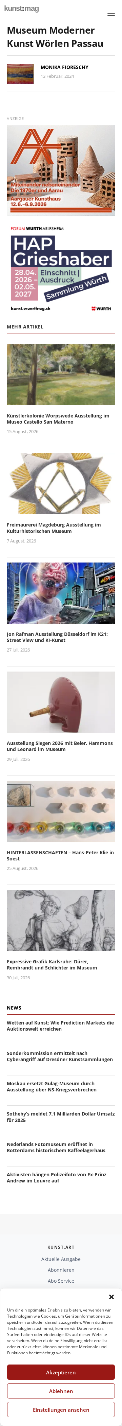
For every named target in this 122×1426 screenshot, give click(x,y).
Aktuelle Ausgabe (61, 1259)
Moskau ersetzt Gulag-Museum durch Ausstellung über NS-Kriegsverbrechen (52, 1086)
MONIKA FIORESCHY (64, 67)
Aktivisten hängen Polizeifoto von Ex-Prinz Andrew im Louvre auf (56, 1177)
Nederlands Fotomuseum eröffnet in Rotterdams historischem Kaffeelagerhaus (56, 1147)
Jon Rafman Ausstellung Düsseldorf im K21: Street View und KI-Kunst (57, 637)
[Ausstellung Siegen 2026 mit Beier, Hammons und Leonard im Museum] (61, 728)
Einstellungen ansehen (61, 1409)
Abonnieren (61, 1270)
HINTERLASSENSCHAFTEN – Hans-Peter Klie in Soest (60, 855)
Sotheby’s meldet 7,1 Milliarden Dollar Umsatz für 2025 (61, 1116)
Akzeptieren (61, 1372)
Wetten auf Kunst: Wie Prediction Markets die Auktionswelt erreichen (60, 1025)
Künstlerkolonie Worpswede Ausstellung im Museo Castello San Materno (58, 418)
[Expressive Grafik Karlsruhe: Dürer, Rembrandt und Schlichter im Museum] (61, 947)
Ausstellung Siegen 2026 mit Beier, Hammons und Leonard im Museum (60, 746)
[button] (111, 1297)
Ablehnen (61, 1391)
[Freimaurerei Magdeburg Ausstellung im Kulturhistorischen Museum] (61, 510)
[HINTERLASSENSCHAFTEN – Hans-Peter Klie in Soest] (61, 838)
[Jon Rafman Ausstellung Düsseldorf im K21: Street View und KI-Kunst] (61, 619)
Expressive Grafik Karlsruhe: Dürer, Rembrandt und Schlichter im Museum (52, 964)
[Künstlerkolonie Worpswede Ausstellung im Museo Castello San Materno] (61, 401)
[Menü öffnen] (111, 14)
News (14, 1007)
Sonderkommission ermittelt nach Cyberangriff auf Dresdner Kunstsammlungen (60, 1056)
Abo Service (61, 1281)
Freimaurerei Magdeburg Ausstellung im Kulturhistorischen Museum (54, 527)
